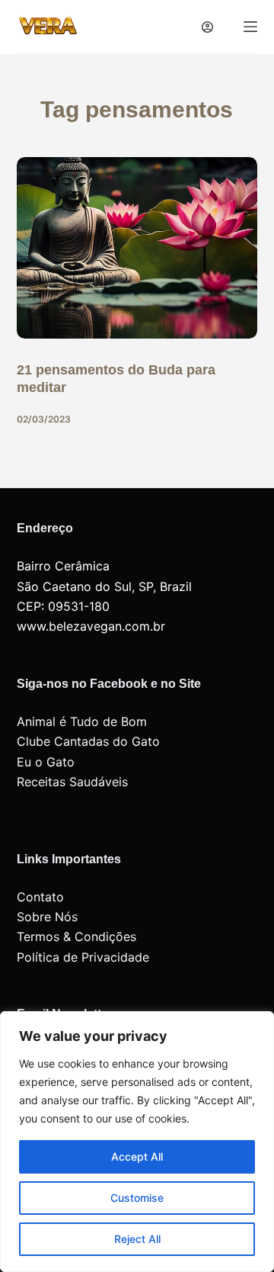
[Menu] (250, 27)
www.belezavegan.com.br (91, 626)
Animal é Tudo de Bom (82, 721)
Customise (137, 1197)
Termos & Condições (76, 936)
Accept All (137, 1156)
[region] (137, 1141)
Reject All (137, 1238)
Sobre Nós (47, 916)
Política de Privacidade (83, 957)
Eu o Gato (46, 761)
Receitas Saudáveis (72, 781)
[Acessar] (207, 27)
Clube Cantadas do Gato (88, 741)
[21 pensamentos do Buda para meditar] (137, 248)
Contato (40, 896)
